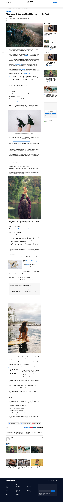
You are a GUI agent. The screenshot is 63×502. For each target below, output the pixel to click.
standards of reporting (28, 250)
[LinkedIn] (3, 55)
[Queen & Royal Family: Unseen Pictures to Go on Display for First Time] (24, 462)
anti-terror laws (27, 55)
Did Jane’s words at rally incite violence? (16, 102)
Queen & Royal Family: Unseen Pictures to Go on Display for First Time (23, 467)
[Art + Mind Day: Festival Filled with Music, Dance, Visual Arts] (11, 462)
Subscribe (55, 2)
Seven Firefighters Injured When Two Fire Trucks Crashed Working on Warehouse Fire (24, 454)
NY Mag (11, 499)
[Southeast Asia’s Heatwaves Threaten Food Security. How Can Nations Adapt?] (37, 449)
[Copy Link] (3, 61)
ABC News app (16, 387)
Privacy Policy (50, 116)
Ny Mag (12, 437)
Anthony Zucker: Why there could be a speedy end (18, 101)
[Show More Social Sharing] (56, 21)
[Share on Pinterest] (55, 21)
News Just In (8, 11)
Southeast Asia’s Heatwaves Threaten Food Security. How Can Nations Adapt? (36, 454)
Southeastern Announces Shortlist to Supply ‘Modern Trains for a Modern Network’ (11, 454)
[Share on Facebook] (52, 21)
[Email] (3, 59)
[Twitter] (3, 53)
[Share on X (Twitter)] (53, 21)
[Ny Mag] (31, 2)
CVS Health (28, 260)
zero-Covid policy (23, 69)
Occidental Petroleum (34, 260)
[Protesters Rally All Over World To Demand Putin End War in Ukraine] (37, 462)
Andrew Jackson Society (18, 64)
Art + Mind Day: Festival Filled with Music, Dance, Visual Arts (11, 467)
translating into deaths (26, 73)
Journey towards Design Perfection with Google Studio (21, 228)
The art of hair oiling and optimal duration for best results (50, 34)
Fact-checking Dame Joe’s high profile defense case (21, 140)
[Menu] (6, 6)
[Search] (56, 6)
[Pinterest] (3, 57)
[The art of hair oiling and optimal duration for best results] (50, 28)
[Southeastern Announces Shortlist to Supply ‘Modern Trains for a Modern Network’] (11, 449)
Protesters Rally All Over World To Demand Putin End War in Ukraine (37, 467)
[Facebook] (3, 51)
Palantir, (27, 264)
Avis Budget (26, 261)
